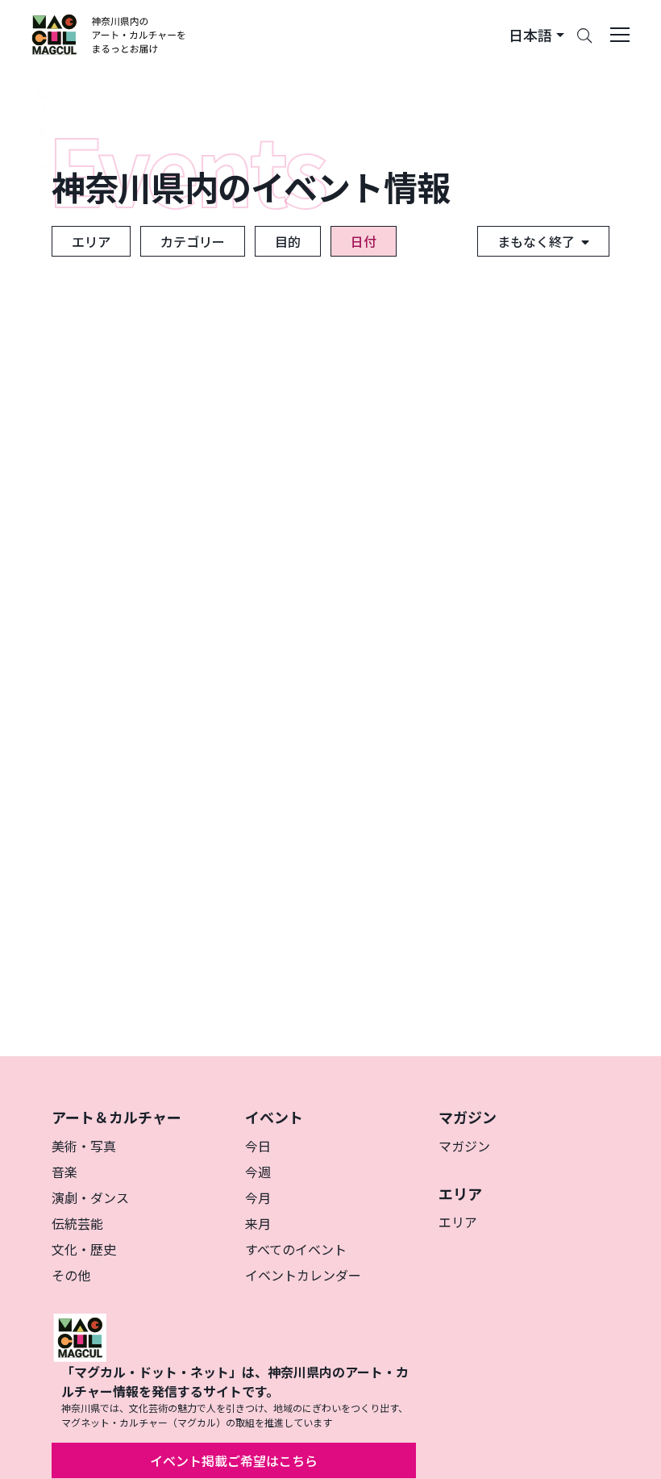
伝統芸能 (77, 1223)
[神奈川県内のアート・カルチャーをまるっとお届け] (109, 34)
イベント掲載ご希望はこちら (234, 1460)
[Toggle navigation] (620, 34)
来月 (258, 1223)
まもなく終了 (536, 241)
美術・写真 (84, 1145)
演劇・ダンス (90, 1197)
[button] (536, 35)
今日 (258, 1145)
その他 (71, 1275)
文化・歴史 (84, 1249)
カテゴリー (192, 241)
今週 (258, 1171)
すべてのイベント (296, 1249)
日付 (363, 241)
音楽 (64, 1171)
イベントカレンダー (303, 1275)
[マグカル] (80, 1335)
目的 (288, 241)
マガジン (464, 1145)
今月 (258, 1197)
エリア (91, 241)
